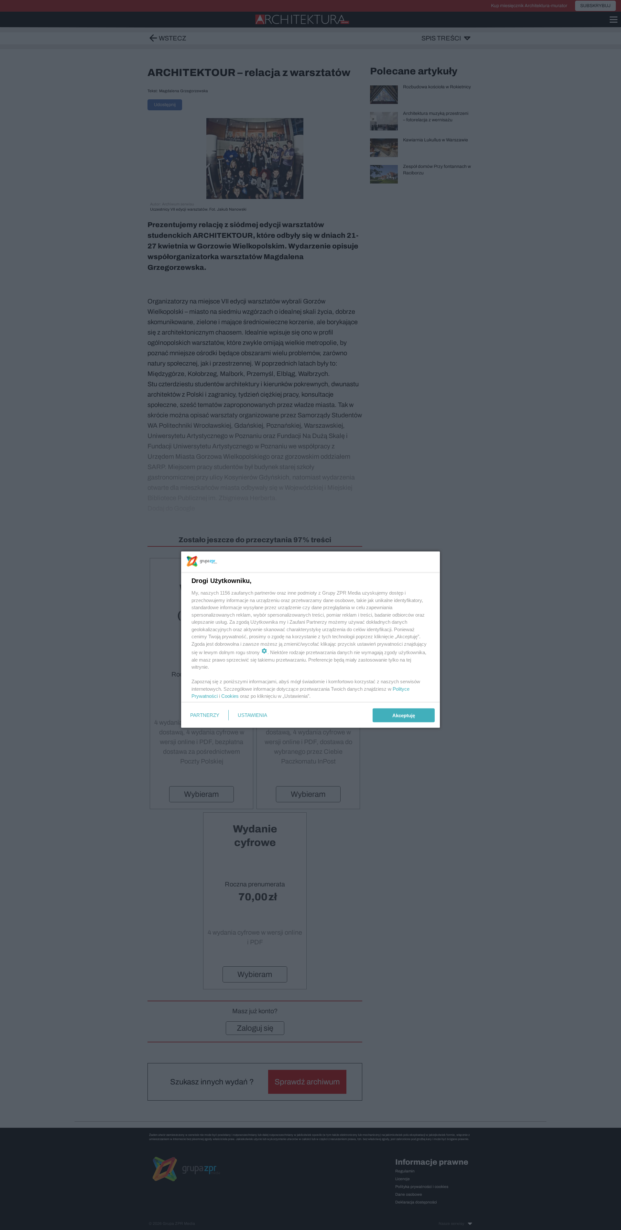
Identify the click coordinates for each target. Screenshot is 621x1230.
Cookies (230, 696)
